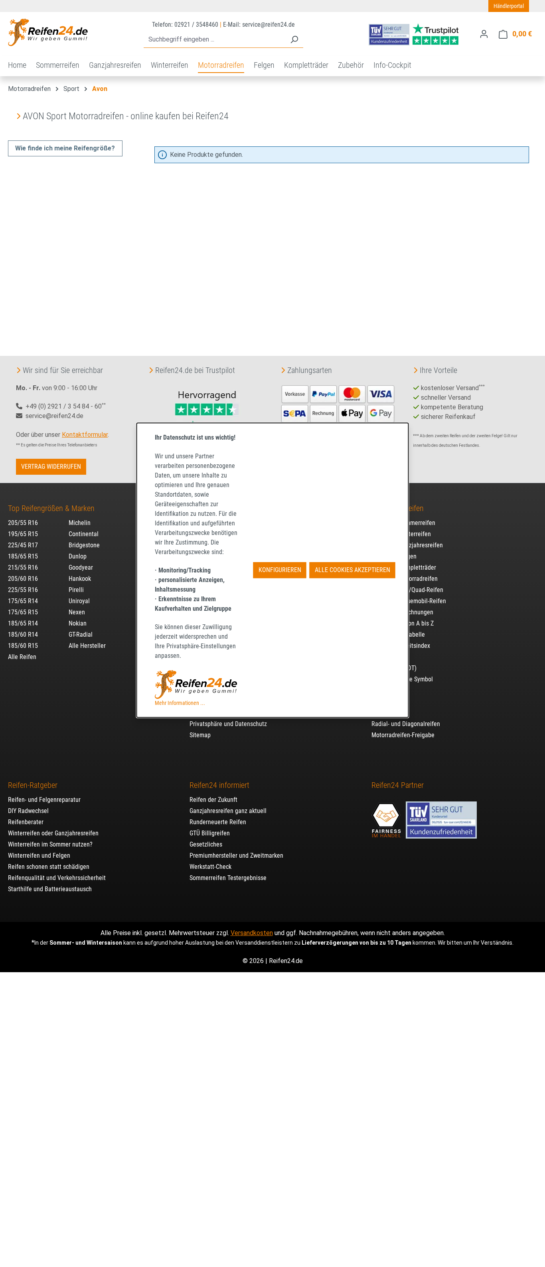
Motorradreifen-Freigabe (402, 735)
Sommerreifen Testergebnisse (228, 878)
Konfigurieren (280, 570)
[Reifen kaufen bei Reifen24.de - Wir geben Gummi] (48, 32)
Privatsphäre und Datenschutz (228, 724)
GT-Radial (81, 634)
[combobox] (214, 40)
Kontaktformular (85, 434)
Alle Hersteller (87, 645)
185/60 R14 (23, 634)
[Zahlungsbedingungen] (337, 412)
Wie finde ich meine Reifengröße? (65, 148)
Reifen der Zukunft (213, 799)
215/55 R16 (23, 567)
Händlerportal (509, 6)
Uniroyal (79, 601)
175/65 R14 (23, 601)
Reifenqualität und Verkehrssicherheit (57, 878)
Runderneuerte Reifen (218, 822)
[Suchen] (294, 40)
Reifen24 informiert (219, 785)
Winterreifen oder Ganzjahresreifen (53, 833)
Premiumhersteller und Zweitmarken (236, 855)
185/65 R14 (23, 623)
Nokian (78, 623)
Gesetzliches (206, 844)
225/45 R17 (23, 545)
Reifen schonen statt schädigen (48, 866)
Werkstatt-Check (210, 866)
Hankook (80, 578)
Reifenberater (25, 822)
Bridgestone (84, 545)
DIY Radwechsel (28, 811)
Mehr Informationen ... (180, 703)
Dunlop (78, 556)
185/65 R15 (23, 556)
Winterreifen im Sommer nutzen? (50, 844)
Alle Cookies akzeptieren (352, 570)
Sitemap (200, 735)
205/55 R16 (23, 523)
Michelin (80, 523)
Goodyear (81, 567)
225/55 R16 (23, 590)
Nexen (77, 612)
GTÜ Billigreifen (210, 833)
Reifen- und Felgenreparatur (44, 799)
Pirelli (76, 590)
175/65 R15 (23, 612)
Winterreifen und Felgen (39, 855)
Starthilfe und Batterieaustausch (50, 889)
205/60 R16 (23, 578)
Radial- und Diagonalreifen (405, 724)
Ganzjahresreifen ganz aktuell (228, 811)
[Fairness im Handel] (387, 816)
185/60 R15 (23, 645)
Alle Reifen (22, 657)
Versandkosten (252, 933)
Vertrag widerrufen (51, 466)
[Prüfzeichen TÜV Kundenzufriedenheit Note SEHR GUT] (441, 816)
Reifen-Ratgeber (32, 785)
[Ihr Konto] (484, 34)
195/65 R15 (23, 534)
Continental (84, 534)
